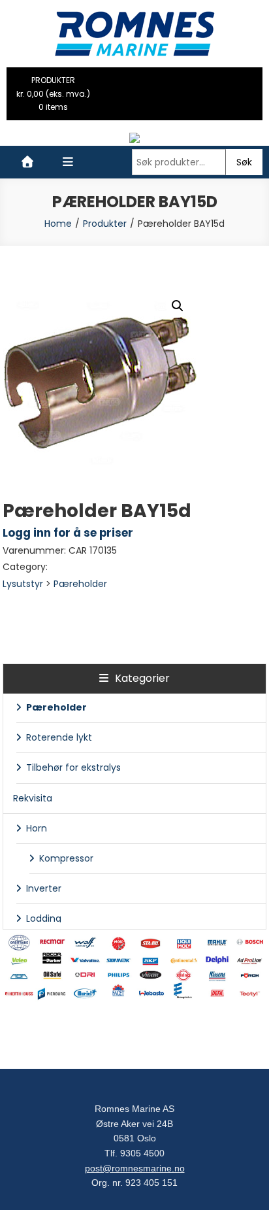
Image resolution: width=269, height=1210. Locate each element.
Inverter (43, 888)
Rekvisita (32, 798)
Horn (36, 828)
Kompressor (66, 858)
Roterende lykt (59, 737)
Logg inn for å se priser (68, 533)
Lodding (43, 918)
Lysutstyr (23, 583)
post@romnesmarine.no (135, 1168)
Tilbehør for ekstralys (73, 767)
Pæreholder (80, 583)
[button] (177, 306)
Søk (244, 162)
